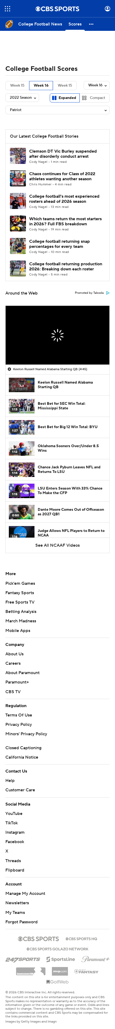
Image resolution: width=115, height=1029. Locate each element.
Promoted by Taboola (89, 293)
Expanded (67, 97)
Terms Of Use (18, 715)
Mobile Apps (17, 630)
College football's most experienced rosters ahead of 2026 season (64, 199)
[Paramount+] (96, 958)
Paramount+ (17, 682)
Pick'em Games (20, 583)
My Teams (15, 912)
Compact (97, 97)
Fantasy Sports (19, 593)
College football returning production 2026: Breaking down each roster (65, 266)
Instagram (15, 832)
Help (10, 780)
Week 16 (41, 85)
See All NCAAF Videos (57, 545)
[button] (7, 8)
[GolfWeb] (57, 982)
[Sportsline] (61, 958)
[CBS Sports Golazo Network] (57, 948)
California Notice (21, 757)
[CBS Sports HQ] (81, 938)
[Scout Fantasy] (86, 971)
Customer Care (20, 790)
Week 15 (17, 85)
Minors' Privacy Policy (26, 734)
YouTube (13, 813)
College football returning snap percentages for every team (59, 244)
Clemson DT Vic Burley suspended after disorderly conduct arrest (63, 154)
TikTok (11, 823)
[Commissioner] (30, 969)
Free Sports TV (19, 602)
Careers (13, 663)
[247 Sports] (22, 958)
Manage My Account (25, 893)
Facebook (14, 841)
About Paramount (22, 672)
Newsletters (17, 903)
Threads (13, 860)
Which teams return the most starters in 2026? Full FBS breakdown (65, 221)
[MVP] (60, 969)
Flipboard (14, 870)
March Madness (20, 621)
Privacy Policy (18, 724)
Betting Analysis (20, 611)
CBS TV (13, 691)
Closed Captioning (23, 748)
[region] (57, 335)
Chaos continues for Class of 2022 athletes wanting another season (62, 176)
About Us (14, 654)
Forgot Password (21, 922)
